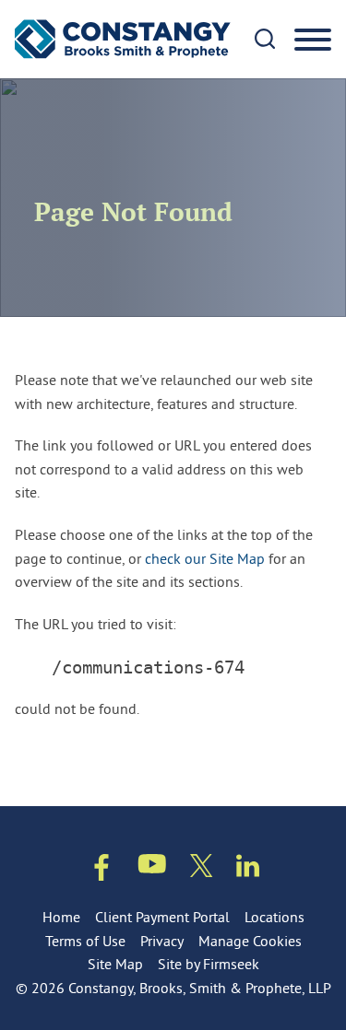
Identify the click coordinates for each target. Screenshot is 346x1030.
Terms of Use (85, 940)
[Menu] (313, 40)
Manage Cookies (250, 940)
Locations (274, 916)
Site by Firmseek (208, 963)
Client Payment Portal (162, 916)
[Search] (265, 39)
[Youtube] (152, 867)
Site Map (115, 963)
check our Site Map (205, 558)
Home (61, 916)
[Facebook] (101, 871)
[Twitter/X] (201, 869)
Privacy (162, 940)
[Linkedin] (248, 869)
